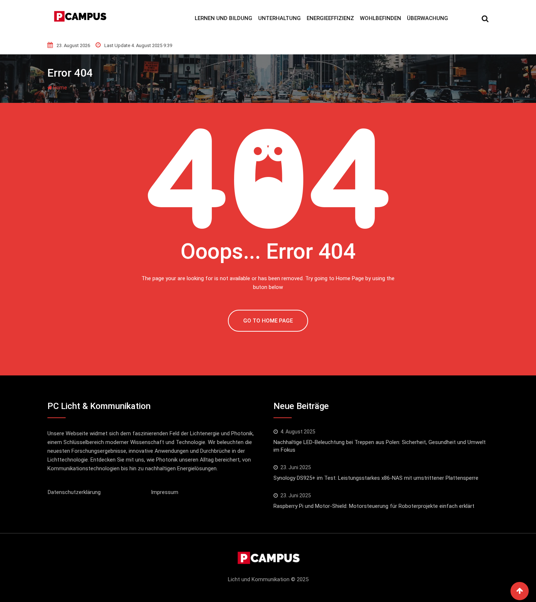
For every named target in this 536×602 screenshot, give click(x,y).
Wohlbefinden (380, 18)
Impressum (164, 492)
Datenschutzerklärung (74, 492)
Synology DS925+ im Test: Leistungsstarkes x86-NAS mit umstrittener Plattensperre (375, 478)
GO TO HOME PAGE (268, 320)
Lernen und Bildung (223, 18)
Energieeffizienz (330, 18)
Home (59, 87)
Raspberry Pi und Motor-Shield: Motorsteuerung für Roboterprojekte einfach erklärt (373, 506)
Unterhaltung (279, 18)
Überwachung (427, 18)
